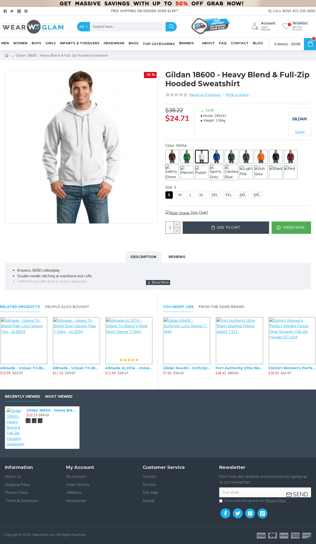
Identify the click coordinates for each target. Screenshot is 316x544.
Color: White (176, 145)
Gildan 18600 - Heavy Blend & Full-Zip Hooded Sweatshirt (52, 410)
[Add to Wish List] (24, 363)
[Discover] (306, 535)
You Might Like (178, 307)
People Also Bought (67, 307)
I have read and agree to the (255, 501)
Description (143, 257)
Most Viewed (59, 396)
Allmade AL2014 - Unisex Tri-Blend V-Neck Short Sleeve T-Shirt (129, 368)
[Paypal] (283, 535)
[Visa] (261, 535)
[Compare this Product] (34, 363)
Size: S (170, 187)
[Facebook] (225, 513)
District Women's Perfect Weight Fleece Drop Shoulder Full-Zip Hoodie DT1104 (292, 368)
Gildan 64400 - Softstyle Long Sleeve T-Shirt (187, 368)
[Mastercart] (272, 535)
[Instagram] (250, 513)
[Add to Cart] (28, 420)
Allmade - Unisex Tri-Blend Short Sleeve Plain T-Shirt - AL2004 (76, 368)
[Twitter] (238, 513)
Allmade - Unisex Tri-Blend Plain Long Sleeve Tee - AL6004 (24, 368)
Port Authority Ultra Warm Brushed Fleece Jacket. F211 (239, 368)
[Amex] (295, 535)
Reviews (177, 257)
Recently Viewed (22, 396)
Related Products (20, 307)
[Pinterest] (262, 513)
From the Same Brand (221, 307)
